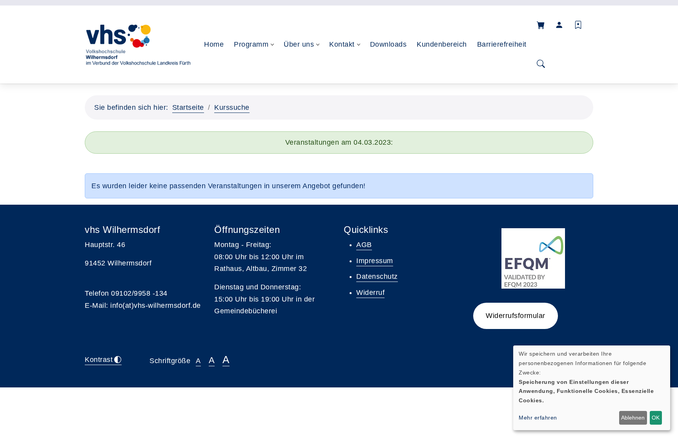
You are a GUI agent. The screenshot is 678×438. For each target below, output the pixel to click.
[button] (541, 24)
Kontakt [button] (342, 44)
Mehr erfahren (538, 417)
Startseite (188, 107)
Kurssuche (232, 107)
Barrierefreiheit (502, 44)
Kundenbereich (442, 44)
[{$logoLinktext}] (138, 44)
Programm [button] (251, 44)
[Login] (559, 25)
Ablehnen (633, 417)
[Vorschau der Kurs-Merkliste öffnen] (578, 24)
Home (214, 44)
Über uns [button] (299, 44)
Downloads (388, 44)
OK (656, 417)
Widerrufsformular (515, 316)
